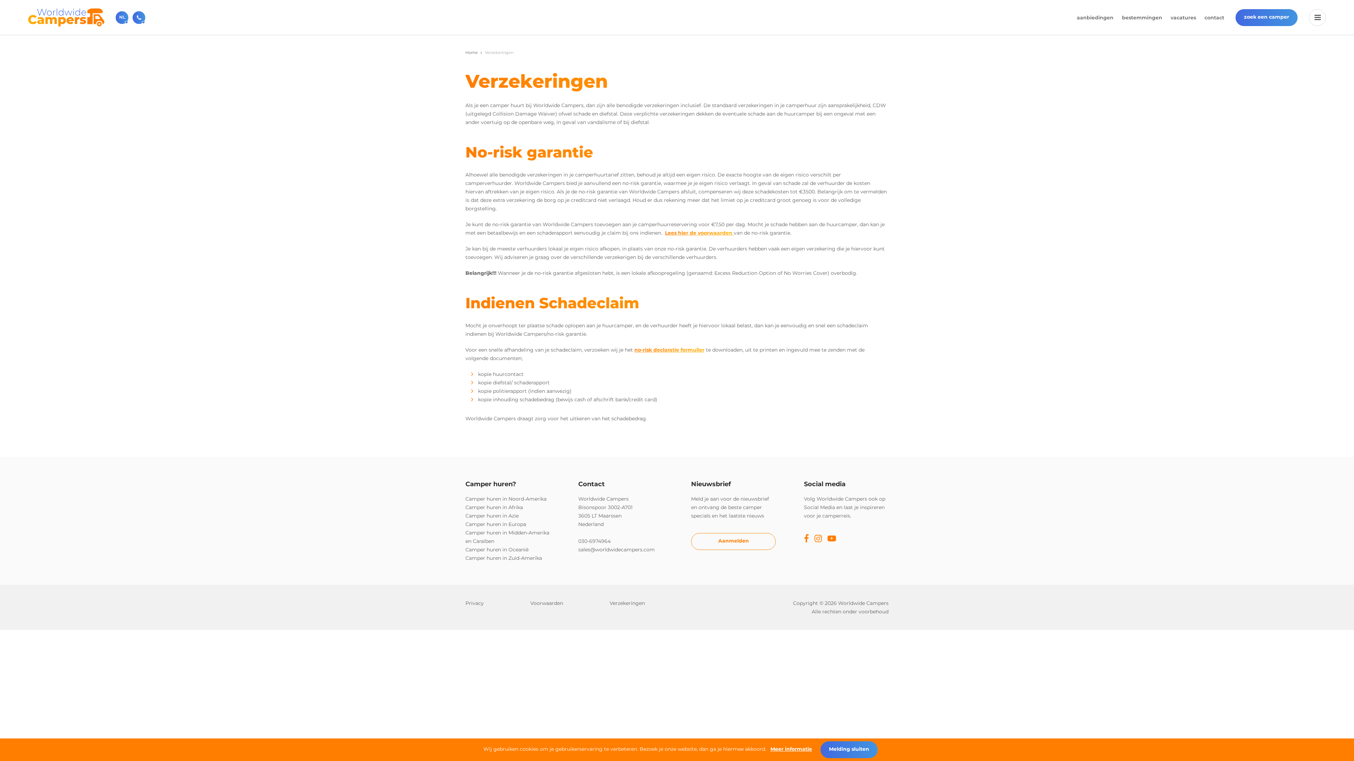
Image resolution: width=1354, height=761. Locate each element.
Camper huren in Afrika (494, 507)
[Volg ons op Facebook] (806, 539)
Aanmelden (733, 541)
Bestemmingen (1142, 17)
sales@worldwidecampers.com (616, 549)
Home (471, 52)
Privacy (474, 603)
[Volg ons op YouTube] (832, 539)
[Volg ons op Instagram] (818, 539)
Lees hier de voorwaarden (698, 233)
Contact (1214, 17)
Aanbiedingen (1095, 17)
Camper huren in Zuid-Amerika (503, 558)
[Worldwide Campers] (66, 17)
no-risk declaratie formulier (669, 350)
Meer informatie (791, 749)
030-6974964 (594, 541)
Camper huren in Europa (495, 524)
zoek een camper (1266, 17)
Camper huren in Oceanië (497, 549)
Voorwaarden (546, 603)
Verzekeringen (627, 603)
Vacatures (1183, 17)
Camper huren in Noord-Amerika (506, 499)
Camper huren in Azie (492, 516)
